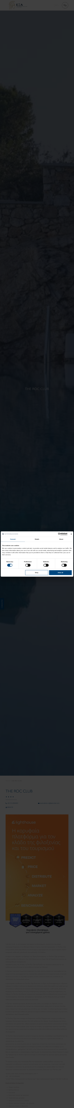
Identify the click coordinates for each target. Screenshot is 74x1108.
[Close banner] (71, 534)
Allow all (60, 572)
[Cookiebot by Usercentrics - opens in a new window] (59, 534)
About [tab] (61, 539)
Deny (36, 572)
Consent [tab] (13, 539)
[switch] (28, 565)
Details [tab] (37, 539)
